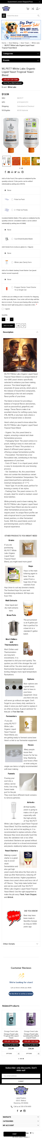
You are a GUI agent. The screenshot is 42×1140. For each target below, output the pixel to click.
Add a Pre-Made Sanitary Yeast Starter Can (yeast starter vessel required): (19, 272)
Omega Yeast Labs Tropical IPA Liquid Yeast (11, 1036)
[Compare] (32, 8)
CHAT (14, 1134)
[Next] (38, 161)
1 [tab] (20, 168)
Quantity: (5, 315)
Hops (30, 566)
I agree (7, 309)
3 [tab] (23, 1058)
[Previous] (3, 161)
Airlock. (11, 897)
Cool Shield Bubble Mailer (23, 239)
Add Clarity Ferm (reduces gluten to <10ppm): (17, 247)
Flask (22, 894)
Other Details (9, 944)
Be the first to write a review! (21, 994)
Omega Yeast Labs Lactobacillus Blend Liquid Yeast (31, 1036)
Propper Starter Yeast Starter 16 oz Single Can (25, 288)
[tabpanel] (6, 161)
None (9, 190)
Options (9, 1053)
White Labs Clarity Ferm (23, 262)
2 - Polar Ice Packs (21, 210)
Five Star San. (18, 712)
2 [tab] (22, 168)
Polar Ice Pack (19, 199)
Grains (11, 540)
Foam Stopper (30, 894)
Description (8, 332)
